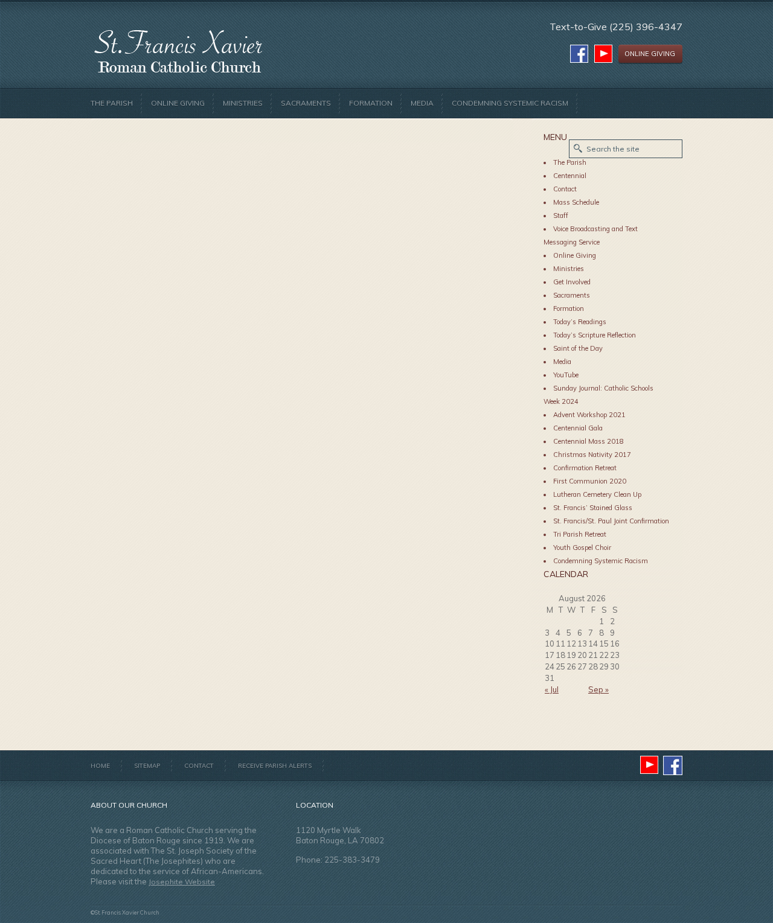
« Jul (552, 689)
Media (422, 102)
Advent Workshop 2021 (589, 414)
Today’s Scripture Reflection (594, 335)
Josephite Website (182, 881)
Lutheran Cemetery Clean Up (597, 494)
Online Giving (178, 102)
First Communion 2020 (589, 481)
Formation (371, 102)
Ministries (243, 102)
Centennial (569, 175)
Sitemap (147, 766)
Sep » (598, 689)
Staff (560, 215)
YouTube (566, 375)
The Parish (112, 102)
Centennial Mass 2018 (588, 441)
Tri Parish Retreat (579, 534)
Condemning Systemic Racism (510, 102)
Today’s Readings (579, 322)
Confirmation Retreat (585, 468)
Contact (565, 189)
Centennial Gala (578, 428)
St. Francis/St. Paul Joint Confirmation (611, 521)
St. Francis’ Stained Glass (592, 507)
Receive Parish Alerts (275, 766)
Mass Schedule (576, 202)
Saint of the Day (578, 348)
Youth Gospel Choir (582, 547)
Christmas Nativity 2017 (592, 454)
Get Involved (572, 282)
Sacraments (306, 102)
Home (100, 766)
